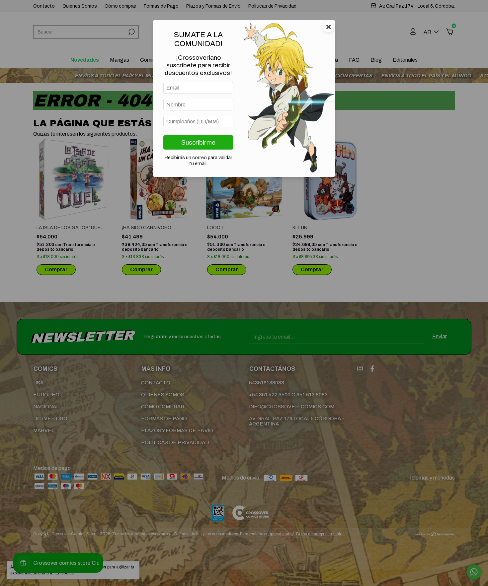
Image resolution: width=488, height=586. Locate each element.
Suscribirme (198, 142)
